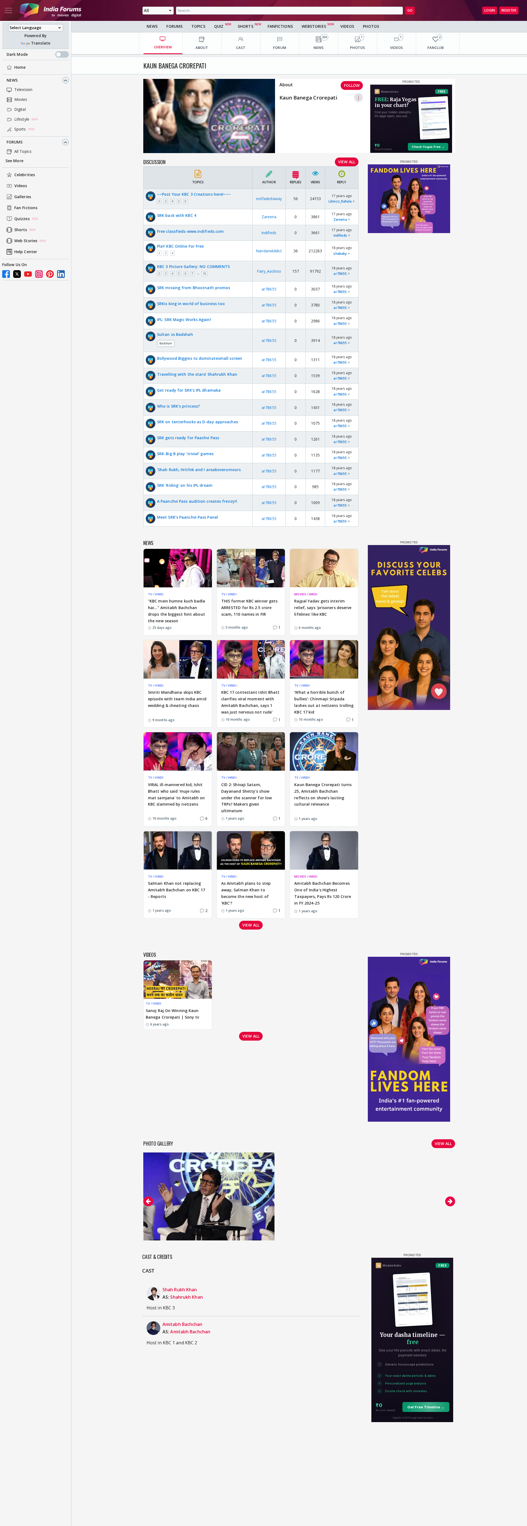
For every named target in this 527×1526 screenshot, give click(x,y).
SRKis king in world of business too (191, 303)
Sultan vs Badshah (175, 334)
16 (204, 273)
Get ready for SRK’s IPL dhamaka (189, 390)
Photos (371, 26)
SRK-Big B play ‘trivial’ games (185, 453)
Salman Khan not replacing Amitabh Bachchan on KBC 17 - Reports (176, 890)
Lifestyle (21, 119)
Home (20, 67)
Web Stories (25, 241)
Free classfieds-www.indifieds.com (190, 231)
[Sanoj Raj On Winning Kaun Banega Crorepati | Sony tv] (178, 979)
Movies (20, 99)
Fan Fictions (25, 208)
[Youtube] (28, 274)
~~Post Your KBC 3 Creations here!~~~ (194, 194)
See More (14, 161)
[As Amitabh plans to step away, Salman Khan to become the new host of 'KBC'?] (251, 850)
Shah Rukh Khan (179, 1290)
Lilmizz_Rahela (340, 201)
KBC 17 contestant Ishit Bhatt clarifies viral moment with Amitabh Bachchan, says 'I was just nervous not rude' (250, 702)
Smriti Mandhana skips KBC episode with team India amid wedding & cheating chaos (177, 699)
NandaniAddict (269, 250)
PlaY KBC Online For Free (180, 246)
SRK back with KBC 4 (176, 215)
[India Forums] (50, 10)
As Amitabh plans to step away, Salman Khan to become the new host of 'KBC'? (246, 893)
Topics (198, 26)
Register (508, 10)
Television (23, 89)
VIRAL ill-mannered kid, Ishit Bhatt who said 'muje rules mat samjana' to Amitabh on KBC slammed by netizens (176, 794)
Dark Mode (17, 54)
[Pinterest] (50, 274)
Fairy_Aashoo (269, 271)
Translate (40, 43)
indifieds (269, 232)
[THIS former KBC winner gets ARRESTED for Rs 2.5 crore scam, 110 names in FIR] (251, 568)
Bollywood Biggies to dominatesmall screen (199, 358)
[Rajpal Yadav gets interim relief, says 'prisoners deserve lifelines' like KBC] (324, 568)
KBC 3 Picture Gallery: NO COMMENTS (193, 266)
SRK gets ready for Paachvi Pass (188, 437)
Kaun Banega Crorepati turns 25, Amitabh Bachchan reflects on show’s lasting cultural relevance (323, 794)
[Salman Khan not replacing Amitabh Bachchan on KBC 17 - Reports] (178, 850)
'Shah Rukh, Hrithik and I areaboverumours (199, 469)
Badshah (165, 343)
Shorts (20, 230)
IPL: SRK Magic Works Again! (184, 319)
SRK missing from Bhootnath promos (193, 287)
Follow (352, 85)
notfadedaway (269, 198)
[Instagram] (39, 274)
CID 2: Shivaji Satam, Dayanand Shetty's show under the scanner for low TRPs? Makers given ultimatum (246, 797)
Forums (15, 142)
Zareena (269, 216)
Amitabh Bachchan (182, 1324)
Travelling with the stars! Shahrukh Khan (197, 374)
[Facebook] (6, 274)
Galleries (22, 197)
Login (489, 10)
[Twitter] (17, 274)
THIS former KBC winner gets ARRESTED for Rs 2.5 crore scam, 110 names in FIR (249, 607)
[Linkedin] (61, 274)
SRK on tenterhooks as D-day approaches (197, 421)
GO (410, 10)
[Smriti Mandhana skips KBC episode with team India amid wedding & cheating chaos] (178, 659)
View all (250, 925)
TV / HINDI (155, 594)
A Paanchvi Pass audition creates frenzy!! (197, 501)
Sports (20, 129)
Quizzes (22, 219)
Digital (20, 109)
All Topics (23, 151)
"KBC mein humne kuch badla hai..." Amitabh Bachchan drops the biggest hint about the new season (176, 610)
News (12, 80)
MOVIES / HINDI (305, 594)
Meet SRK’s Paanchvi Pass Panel (187, 517)
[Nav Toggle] (8, 10)
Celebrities (24, 175)
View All (346, 161)
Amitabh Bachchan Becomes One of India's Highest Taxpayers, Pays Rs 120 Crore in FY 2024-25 (322, 893)
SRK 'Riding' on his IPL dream (184, 485)
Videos (20, 186)
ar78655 (340, 273)
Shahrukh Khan (186, 1297)
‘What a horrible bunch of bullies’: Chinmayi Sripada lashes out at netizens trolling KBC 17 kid (324, 702)
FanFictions (280, 26)
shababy (340, 253)
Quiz (218, 26)
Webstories (314, 26)
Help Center (25, 252)
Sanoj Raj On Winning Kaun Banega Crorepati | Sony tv (172, 1014)
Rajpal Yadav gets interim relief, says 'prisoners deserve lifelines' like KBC (322, 607)
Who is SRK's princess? (178, 406)
